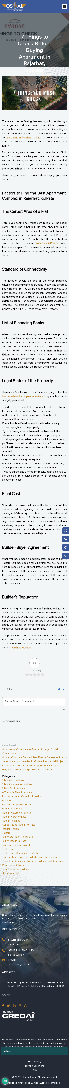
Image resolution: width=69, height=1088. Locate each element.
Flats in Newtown (12, 808)
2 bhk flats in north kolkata (17, 784)
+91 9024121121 (16, 944)
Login (63, 689)
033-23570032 (16, 955)
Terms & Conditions (34, 1066)
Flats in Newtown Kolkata (16, 812)
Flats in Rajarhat (11, 820)
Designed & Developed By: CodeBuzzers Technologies (34, 1083)
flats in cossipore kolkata (16, 804)
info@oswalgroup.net (19, 964)
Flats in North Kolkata (14, 816)
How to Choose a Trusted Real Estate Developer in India (34, 757)
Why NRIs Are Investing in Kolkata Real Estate (28, 769)
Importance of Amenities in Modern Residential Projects (34, 761)
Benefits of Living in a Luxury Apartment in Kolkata (31, 765)
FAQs (34, 1070)
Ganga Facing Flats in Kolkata (18, 824)
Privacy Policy (34, 1061)
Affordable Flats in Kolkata (17, 792)
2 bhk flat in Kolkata (13, 780)
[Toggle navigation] (64, 6)
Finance (6, 800)
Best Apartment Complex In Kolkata (22, 796)
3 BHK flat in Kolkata (13, 788)
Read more (8, 922)
